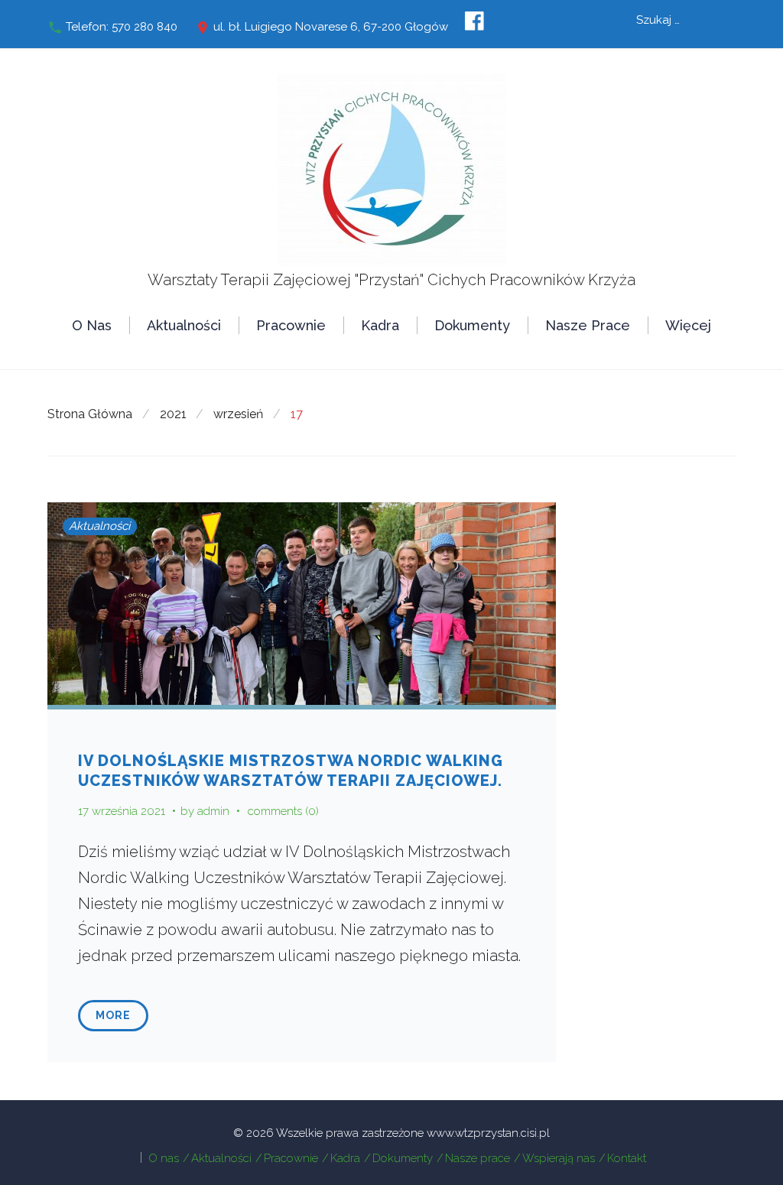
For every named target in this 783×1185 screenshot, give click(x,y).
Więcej (688, 325)
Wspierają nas (558, 1158)
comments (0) (283, 811)
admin (213, 811)
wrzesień (238, 414)
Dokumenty (472, 325)
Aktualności (184, 325)
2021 (173, 414)
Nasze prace (587, 325)
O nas (92, 325)
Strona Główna (89, 414)
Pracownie (291, 325)
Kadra (380, 325)
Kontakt (626, 1158)
